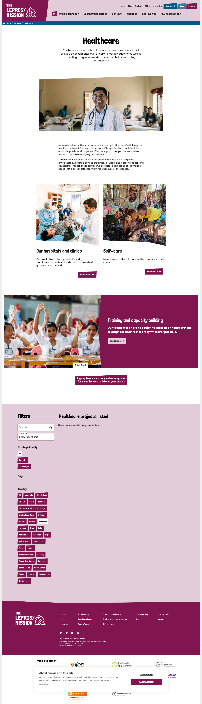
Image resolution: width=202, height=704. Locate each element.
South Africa (24, 568)
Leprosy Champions (95, 14)
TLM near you (108, 624)
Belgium (22, 502)
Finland (22, 521)
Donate (191, 6)
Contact (138, 6)
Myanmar (37, 535)
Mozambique (24, 535)
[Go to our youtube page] (78, 632)
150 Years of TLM (171, 14)
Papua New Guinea (26, 561)
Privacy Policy (164, 614)
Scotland (42, 561)
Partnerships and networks (115, 619)
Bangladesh (42, 495)
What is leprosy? (69, 14)
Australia (29, 495)
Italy (32, 528)
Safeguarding (142, 614)
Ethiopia (41, 515)
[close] (162, 666)
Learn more (43, 685)
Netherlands (24, 541)
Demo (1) (22, 460)
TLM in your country (153, 6)
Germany (43, 521)
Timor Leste (24, 581)
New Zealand (39, 541)
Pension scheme (85, 619)
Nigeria (30, 548)
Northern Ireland (26, 554)
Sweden (31, 574)
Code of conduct (85, 624)
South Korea (39, 568)
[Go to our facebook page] (61, 632)
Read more (85, 274)
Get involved (149, 14)
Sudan (21, 574)
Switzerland (44, 574)
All (20, 453)
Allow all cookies (146, 682)
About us (132, 14)
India (40, 528)
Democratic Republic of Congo (32, 508)
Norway (40, 554)
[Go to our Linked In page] (72, 632)
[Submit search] (50, 427)
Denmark (41, 502)
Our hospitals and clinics (59, 250)
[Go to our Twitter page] (67, 632)
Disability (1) (24, 466)
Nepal (47, 535)
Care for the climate (112, 614)
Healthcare (28, 23)
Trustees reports (86, 614)
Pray (138, 619)
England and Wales (26, 515)
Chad (31, 502)
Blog (130, 6)
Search (168, 6)
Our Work (117, 14)
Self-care (112, 250)
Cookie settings (146, 674)
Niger (21, 548)
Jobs (123, 6)
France (32, 521)
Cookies (161, 619)
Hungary (22, 528)
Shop (181, 6)
